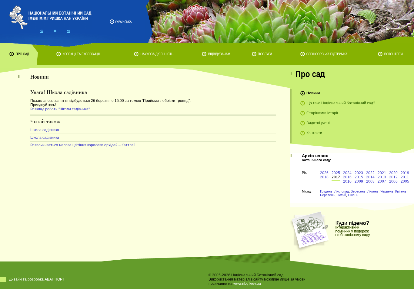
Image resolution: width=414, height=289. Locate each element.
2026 (324, 173)
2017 (336, 177)
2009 (359, 181)
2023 (359, 173)
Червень (386, 191)
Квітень (400, 191)
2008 (370, 181)
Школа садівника (44, 130)
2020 (393, 173)
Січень (353, 195)
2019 (405, 173)
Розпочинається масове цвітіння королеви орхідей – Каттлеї (82, 145)
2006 (393, 181)
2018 (324, 177)
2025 (336, 173)
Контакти (314, 133)
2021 (382, 173)
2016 (347, 177)
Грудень (326, 191)
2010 (347, 181)
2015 (359, 177)
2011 (405, 177)
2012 (393, 177)
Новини (313, 93)
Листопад (341, 191)
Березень (327, 195)
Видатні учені (318, 123)
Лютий (341, 195)
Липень (373, 191)
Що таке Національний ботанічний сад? (340, 103)
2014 (370, 177)
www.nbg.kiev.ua (247, 283)
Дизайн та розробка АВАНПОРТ (36, 279)
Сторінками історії (322, 113)
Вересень (358, 191)
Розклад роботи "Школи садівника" (60, 109)
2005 (405, 181)
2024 (347, 173)
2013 (382, 177)
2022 (370, 173)
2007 (382, 181)
